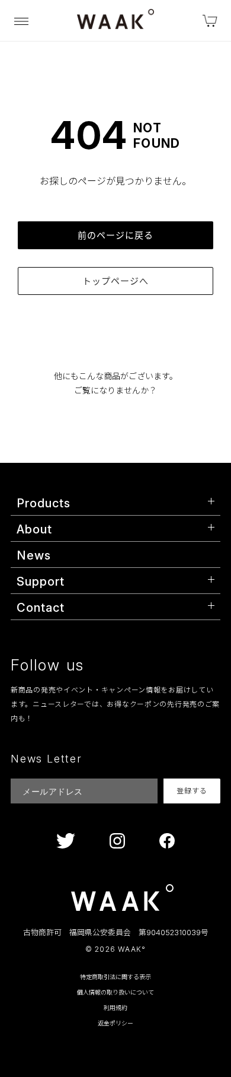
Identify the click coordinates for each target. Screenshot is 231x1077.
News (34, 555)
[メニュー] (21, 20)
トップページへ (115, 281)
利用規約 (115, 1007)
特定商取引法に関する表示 (115, 976)
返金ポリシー (115, 1023)
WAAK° (132, 949)
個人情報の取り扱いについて (115, 992)
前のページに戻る (115, 235)
